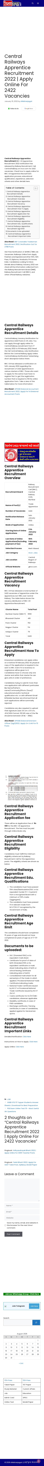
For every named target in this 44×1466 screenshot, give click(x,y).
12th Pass (26, 1380)
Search (6, 1318)
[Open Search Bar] (32, 3)
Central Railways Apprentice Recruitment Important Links (19, 235)
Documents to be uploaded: (18, 231)
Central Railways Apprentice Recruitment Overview (18, 197)
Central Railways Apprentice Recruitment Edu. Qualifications (20, 222)
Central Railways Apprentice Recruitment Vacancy (18, 202)
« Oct (21, 1363)
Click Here (27, 1036)
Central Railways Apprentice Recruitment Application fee (18, 212)
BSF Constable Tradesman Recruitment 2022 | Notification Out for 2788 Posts (21, 244)
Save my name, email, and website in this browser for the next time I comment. (22, 1225)
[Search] (36, 1322)
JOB (8, 1099)
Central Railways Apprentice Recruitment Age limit (18, 227)
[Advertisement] (22, 29)
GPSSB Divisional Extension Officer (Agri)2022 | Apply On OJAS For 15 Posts (21, 723)
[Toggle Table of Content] (34, 188)
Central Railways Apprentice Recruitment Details (18, 192)
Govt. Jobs (32, 553)
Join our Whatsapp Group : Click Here (22, 1294)
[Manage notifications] (39, 1461)
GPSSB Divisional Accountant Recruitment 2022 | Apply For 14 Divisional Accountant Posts (22, 391)
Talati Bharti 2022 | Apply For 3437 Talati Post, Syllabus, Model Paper (21, 1163)
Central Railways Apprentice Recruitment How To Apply (19, 207)
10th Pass (8, 1380)
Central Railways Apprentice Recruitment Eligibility (18, 217)
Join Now (34, 1306)
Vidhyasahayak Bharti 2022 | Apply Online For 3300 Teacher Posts (20, 1151)
